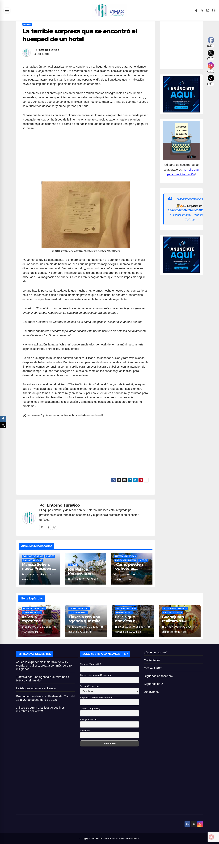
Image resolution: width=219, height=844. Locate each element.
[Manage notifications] (211, 837)
